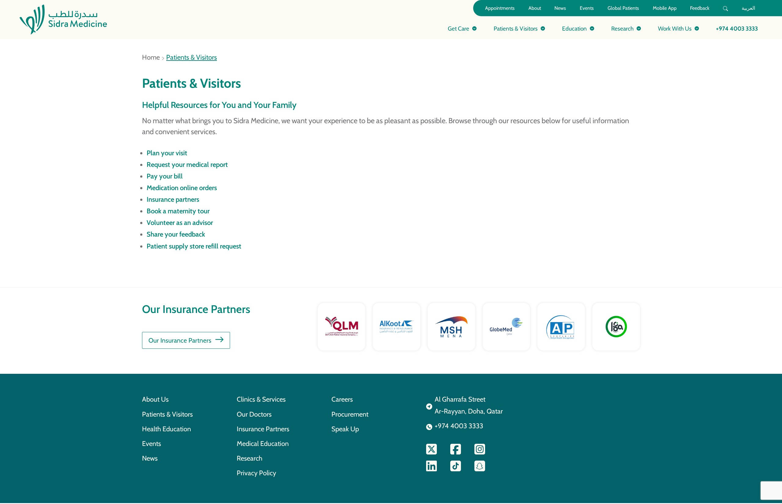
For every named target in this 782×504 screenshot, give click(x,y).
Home (151, 57)
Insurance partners (173, 199)
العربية (748, 8)
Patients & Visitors (167, 414)
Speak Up (345, 429)
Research (249, 458)
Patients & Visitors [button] (516, 28)
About (534, 8)
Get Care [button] (458, 28)
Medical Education (263, 443)
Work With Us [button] (675, 28)
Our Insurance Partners (179, 340)
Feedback (699, 8)
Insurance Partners (263, 429)
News (560, 8)
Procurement (349, 414)
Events (587, 8)
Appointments (500, 8)
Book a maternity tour (178, 211)
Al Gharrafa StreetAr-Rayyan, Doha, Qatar (469, 405)
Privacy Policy (256, 473)
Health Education (166, 429)
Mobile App (665, 8)
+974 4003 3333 (737, 28)
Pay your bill (165, 176)
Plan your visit (167, 153)
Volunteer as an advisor (180, 222)
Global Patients (623, 8)
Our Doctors (254, 414)
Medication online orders (182, 187)
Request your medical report (187, 164)
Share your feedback (176, 234)
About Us (155, 399)
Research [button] (622, 28)
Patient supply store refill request (194, 246)
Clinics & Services (261, 399)
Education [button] (574, 28)
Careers (342, 399)
